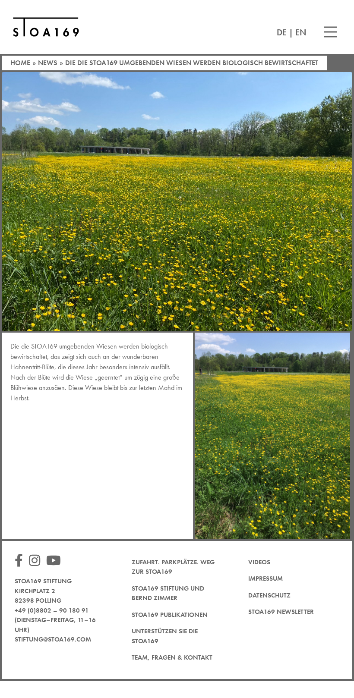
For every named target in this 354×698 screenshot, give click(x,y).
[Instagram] (36, 561)
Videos (259, 562)
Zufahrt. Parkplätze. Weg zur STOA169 (173, 567)
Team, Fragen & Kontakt (172, 657)
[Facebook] (21, 561)
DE (282, 32)
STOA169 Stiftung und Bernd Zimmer (168, 593)
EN (301, 32)
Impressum (265, 578)
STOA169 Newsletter (281, 611)
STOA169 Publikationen (170, 614)
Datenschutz (269, 595)
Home (20, 62)
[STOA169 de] (46, 27)
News (47, 62)
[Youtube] (55, 561)
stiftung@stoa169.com (53, 639)
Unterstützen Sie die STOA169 (165, 636)
